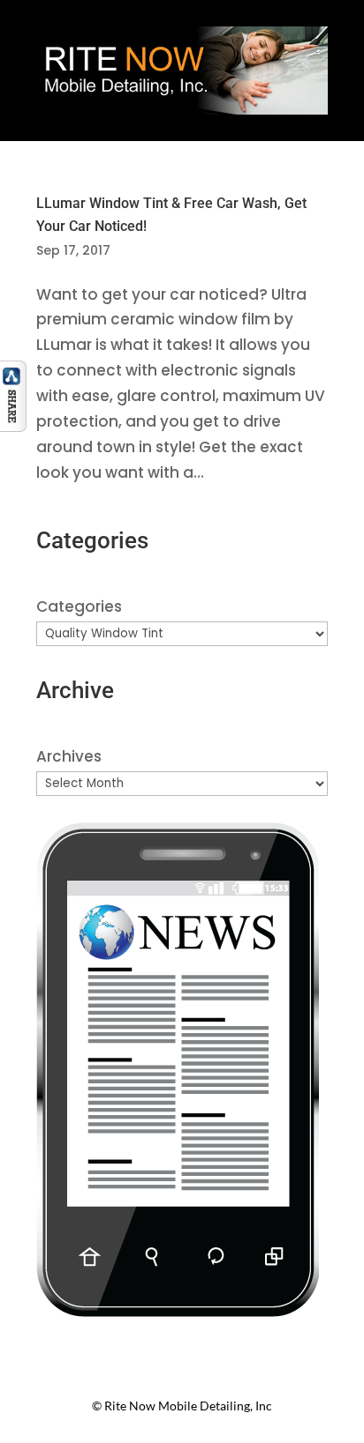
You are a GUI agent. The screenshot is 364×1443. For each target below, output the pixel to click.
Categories (79, 606)
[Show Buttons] (13, 426)
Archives (69, 756)
